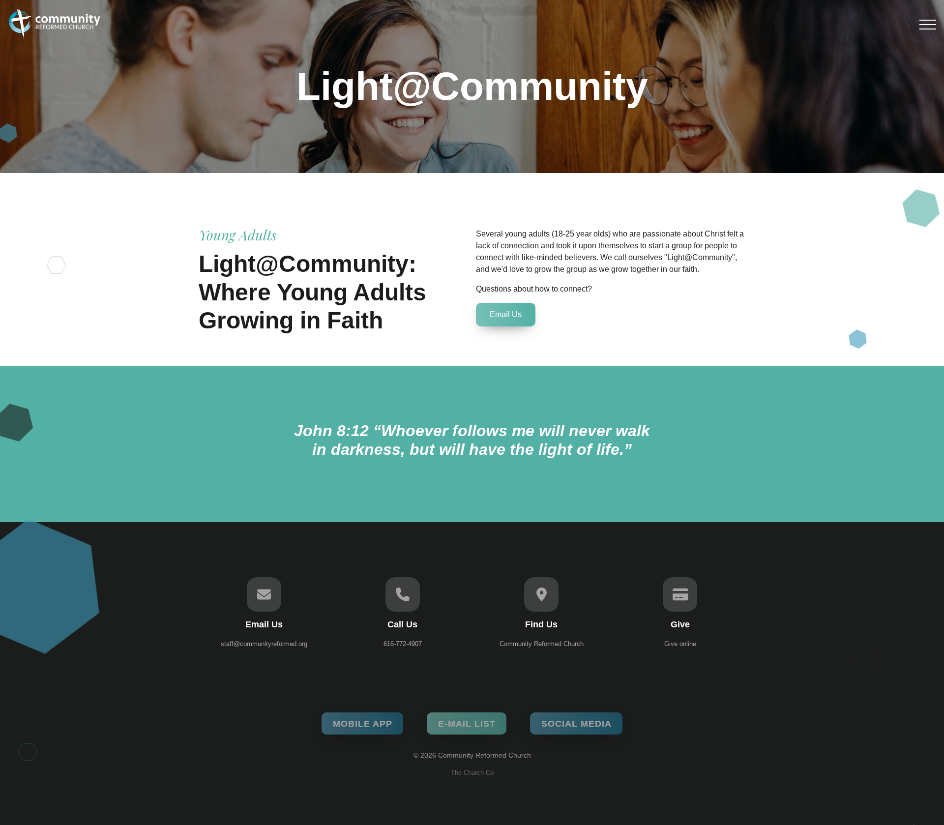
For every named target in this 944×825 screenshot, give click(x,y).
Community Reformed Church (542, 644)
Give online (680, 644)
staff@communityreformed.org (264, 644)
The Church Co (472, 772)
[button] (927, 24)
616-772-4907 (403, 644)
